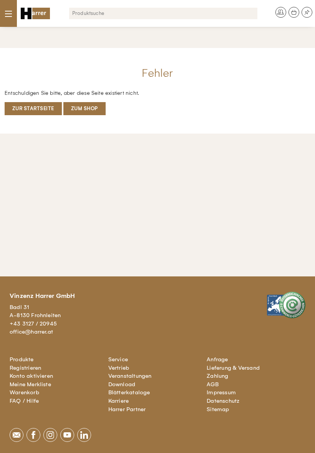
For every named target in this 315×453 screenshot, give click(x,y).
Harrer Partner (127, 409)
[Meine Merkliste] (307, 12)
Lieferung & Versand (233, 367)
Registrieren (25, 367)
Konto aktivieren (31, 375)
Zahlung (217, 375)
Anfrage (217, 359)
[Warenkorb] (293, 12)
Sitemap (218, 409)
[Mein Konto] (280, 12)
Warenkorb (24, 392)
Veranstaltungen (130, 375)
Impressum (221, 392)
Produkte (22, 359)
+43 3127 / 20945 (33, 323)
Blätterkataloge (129, 392)
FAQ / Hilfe (24, 400)
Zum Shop (84, 108)
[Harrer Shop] (35, 13)
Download (122, 384)
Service (118, 359)
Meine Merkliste (30, 384)
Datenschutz (223, 400)
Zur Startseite (33, 108)
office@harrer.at (31, 331)
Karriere (118, 400)
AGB (213, 384)
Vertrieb (118, 367)
